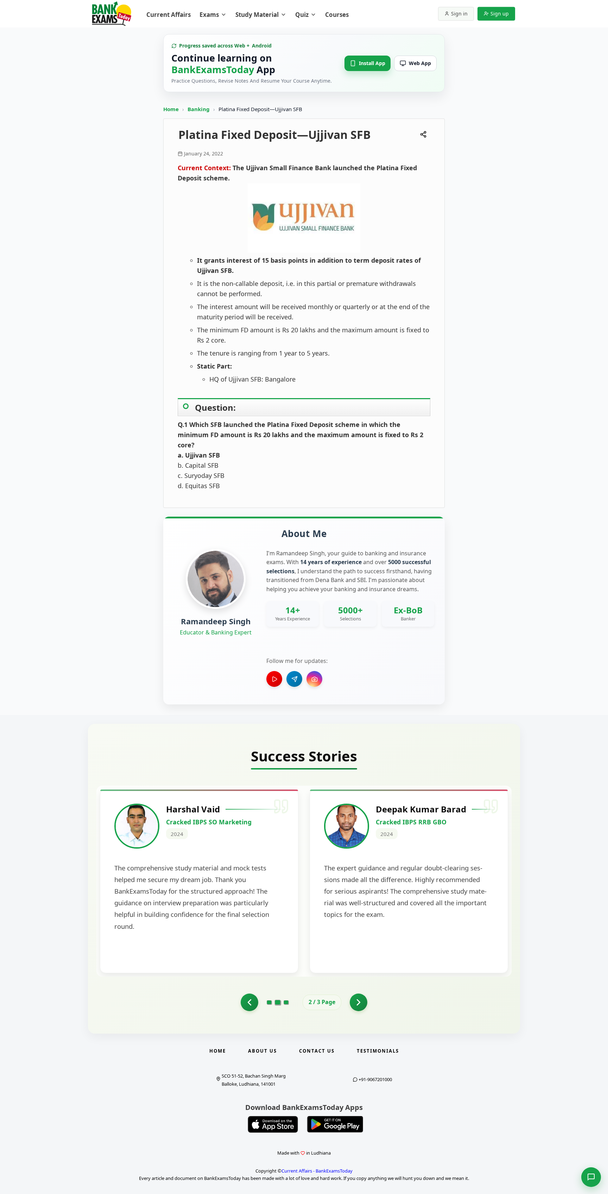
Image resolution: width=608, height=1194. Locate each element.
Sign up (499, 13)
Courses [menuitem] (337, 15)
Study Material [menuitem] (257, 15)
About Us (262, 1051)
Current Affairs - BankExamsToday (317, 1171)
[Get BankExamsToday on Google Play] (335, 1124)
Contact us (317, 1051)
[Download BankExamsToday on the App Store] (273, 1124)
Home (171, 109)
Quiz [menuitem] (302, 15)
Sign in (459, 13)
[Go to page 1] (249, 1002)
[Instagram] (314, 679)
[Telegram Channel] (294, 679)
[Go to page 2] (278, 1002)
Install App (372, 63)
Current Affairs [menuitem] (168, 15)
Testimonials (378, 1051)
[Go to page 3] (286, 1002)
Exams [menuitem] (209, 15)
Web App (420, 63)
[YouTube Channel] (274, 679)
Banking (199, 109)
